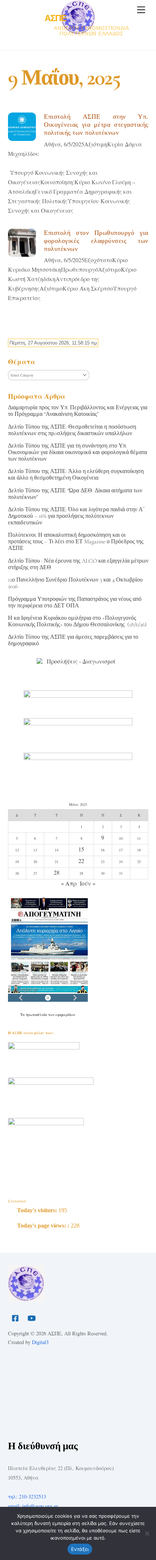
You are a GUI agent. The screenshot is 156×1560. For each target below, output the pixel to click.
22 (81, 860)
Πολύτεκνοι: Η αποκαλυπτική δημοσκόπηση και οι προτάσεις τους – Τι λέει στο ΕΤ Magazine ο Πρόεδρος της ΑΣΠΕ (75, 541)
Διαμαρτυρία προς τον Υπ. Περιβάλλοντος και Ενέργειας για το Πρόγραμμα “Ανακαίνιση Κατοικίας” (77, 410)
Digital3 (40, 1342)
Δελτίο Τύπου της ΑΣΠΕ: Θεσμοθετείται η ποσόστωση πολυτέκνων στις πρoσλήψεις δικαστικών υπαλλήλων (72, 430)
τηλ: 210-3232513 (27, 1496)
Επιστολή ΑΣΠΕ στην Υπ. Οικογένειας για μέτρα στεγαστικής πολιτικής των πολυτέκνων (96, 124)
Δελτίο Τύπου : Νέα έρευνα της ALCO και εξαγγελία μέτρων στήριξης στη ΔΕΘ (78, 564)
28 (56, 872)
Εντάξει (80, 1549)
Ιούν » (87, 883)
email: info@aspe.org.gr (33, 1505)
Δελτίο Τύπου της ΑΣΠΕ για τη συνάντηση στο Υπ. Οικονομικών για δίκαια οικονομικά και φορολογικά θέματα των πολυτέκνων (77, 452)
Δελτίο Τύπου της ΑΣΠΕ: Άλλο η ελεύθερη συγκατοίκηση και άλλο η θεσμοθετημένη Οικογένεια (76, 474)
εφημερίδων (65, 1014)
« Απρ (69, 883)
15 (81, 849)
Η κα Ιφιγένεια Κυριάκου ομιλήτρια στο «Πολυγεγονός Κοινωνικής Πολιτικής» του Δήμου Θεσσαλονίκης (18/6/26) (77, 621)
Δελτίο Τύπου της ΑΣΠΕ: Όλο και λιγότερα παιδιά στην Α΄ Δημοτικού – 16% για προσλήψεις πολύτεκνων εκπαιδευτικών (76, 516)
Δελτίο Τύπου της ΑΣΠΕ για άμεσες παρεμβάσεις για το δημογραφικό (73, 640)
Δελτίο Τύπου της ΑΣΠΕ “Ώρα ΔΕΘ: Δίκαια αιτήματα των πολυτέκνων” (75, 493)
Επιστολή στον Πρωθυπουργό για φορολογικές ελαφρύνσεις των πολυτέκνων (96, 240)
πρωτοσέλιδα (37, 1014)
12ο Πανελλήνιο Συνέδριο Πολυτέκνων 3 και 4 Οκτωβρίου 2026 (75, 583)
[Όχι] (147, 1533)
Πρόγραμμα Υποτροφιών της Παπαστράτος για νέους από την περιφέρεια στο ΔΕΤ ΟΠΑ (74, 602)
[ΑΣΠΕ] (26, 1298)
